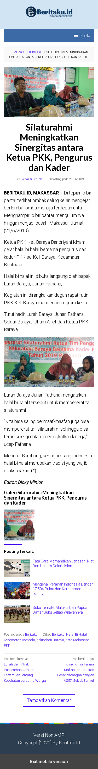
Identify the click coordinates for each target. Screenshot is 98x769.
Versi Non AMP (49, 735)
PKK (7, 645)
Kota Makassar (77, 640)
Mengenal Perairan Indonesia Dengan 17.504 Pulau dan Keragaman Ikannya (63, 589)
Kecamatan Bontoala (19, 640)
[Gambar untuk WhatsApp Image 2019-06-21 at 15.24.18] (26, 525)
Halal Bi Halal (76, 634)
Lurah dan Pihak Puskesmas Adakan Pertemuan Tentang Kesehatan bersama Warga (25, 670)
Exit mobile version (49, 761)
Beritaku (31, 634)
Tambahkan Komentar (49, 700)
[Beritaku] (49, 11)
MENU (85, 35)
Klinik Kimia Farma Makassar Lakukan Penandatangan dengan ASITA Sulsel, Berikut (75, 670)
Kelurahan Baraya (50, 640)
